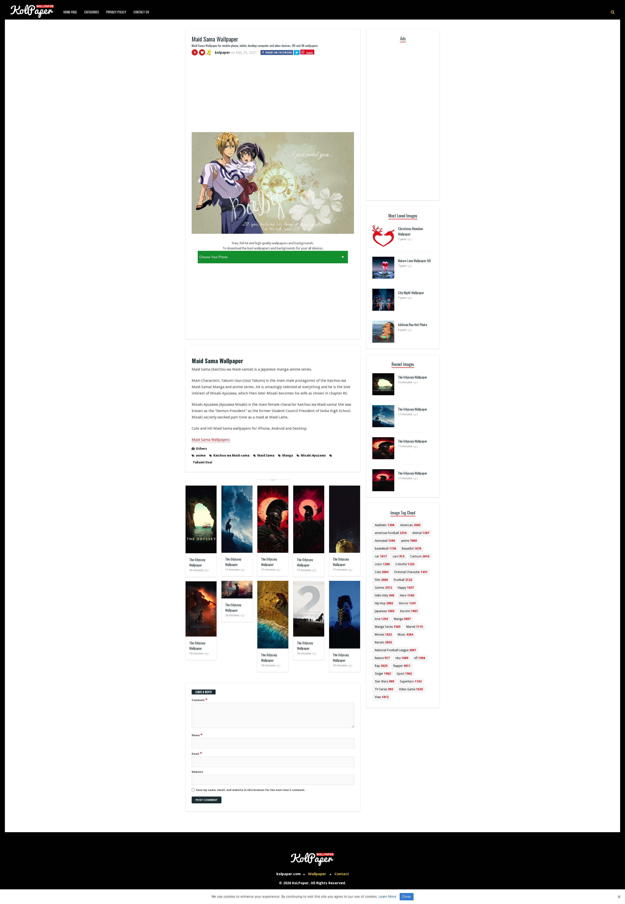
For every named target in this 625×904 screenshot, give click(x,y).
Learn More (387, 896)
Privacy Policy (116, 12)
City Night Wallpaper (411, 292)
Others (201, 448)
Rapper (401, 666)
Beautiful (411, 548)
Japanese (384, 611)
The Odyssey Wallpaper (197, 562)
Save (309, 52)
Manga (287, 455)
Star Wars (384, 681)
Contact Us (141, 12)
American (410, 525)
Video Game (411, 689)
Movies (383, 634)
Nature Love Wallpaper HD (414, 260)
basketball (385, 548)
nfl (419, 658)
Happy (406, 587)
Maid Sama (265, 455)
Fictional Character (410, 572)
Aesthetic (384, 525)
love (381, 619)
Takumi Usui (202, 462)
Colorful (405, 564)
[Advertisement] (273, 96)
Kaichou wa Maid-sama (231, 455)
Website (197, 772)
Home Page (70, 12)
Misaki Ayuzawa (313, 455)
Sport (404, 673)
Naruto (383, 642)
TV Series (384, 689)
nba (402, 658)
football (403, 580)
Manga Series (387, 626)
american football (390, 533)
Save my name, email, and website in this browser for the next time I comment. (250, 790)
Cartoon (419, 556)
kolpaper (222, 52)
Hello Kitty (384, 595)
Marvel (414, 626)
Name (197, 735)
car (381, 556)
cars (398, 556)
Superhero (411, 681)
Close (406, 896)
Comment (199, 700)
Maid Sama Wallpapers (211, 439)
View (381, 697)
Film (381, 580)
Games (383, 587)
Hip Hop (384, 603)
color (382, 564)
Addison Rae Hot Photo (412, 324)
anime (201, 455)
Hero (407, 595)
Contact (341, 874)
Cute (381, 572)
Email (197, 753)
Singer (383, 673)
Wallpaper (317, 874)
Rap (381, 666)
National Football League (395, 650)
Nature (382, 658)
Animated (385, 540)
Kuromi (409, 611)
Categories (91, 12)
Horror (407, 603)
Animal (420, 533)
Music (405, 634)
